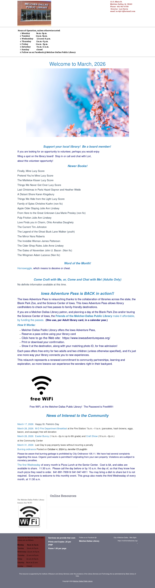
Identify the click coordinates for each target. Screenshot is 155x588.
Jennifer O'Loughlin (77, 449)
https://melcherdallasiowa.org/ (128, 541)
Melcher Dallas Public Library (83, 581)
